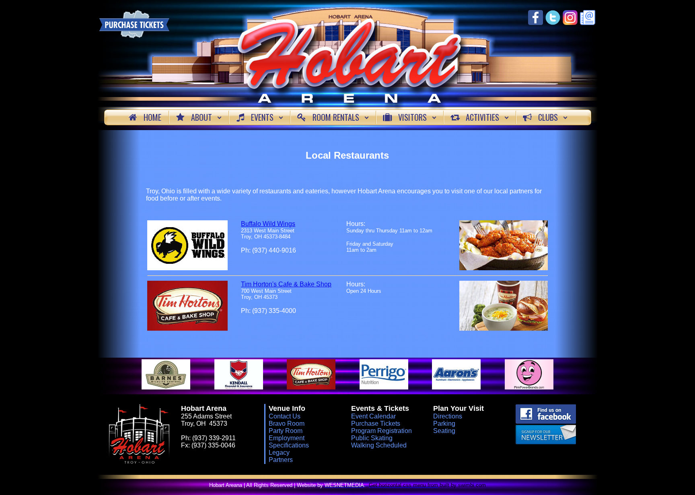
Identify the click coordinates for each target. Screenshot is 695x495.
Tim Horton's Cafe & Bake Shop (286, 284)
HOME (152, 117)
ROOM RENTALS (336, 117)
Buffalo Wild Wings (268, 223)
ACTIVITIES (482, 117)
